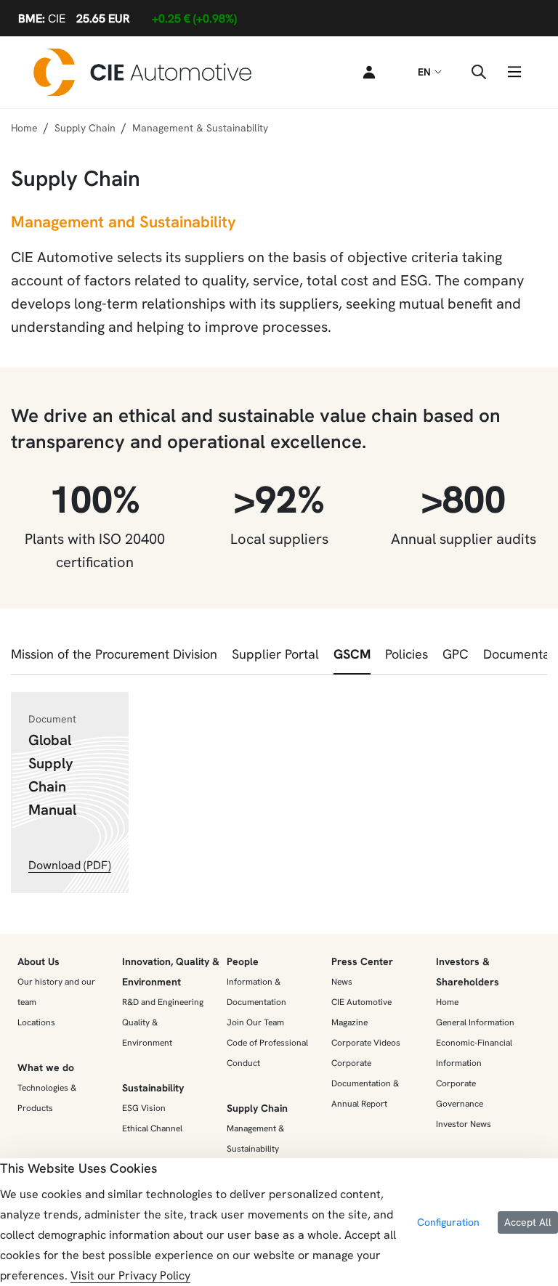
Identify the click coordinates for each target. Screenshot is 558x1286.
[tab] (114, 658)
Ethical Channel (152, 1128)
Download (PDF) (69, 865)
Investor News (463, 1124)
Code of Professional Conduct (267, 1053)
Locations (36, 1022)
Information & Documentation (256, 992)
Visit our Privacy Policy (130, 1275)
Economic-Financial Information (474, 1053)
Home (24, 127)
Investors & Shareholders (467, 971)
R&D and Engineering (162, 1002)
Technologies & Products (46, 1098)
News (341, 982)
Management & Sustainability (255, 1139)
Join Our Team (255, 1022)
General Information (475, 1022)
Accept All (527, 1222)
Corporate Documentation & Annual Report (365, 1083)
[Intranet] (366, 72)
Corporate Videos (365, 1043)
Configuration (448, 1222)
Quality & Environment (147, 1033)
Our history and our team (56, 992)
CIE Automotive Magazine (361, 1012)
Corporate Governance (459, 1094)
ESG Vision (144, 1108)
